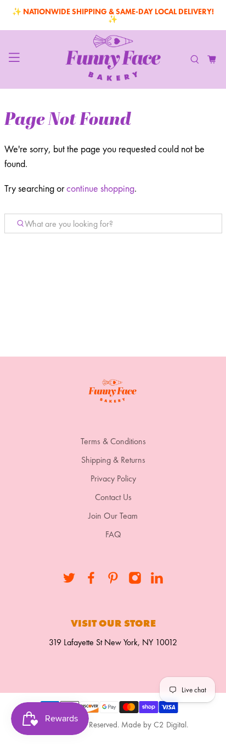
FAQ (113, 534)
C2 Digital (170, 724)
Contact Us (113, 497)
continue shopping (100, 188)
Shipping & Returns (113, 460)
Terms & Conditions (113, 441)
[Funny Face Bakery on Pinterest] (113, 581)
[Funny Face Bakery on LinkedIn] (157, 581)
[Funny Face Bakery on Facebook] (91, 581)
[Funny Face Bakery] (113, 59)
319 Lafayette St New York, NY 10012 (113, 642)
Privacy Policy (113, 478)
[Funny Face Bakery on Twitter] (69, 581)
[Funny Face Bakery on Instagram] (135, 581)
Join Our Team (113, 515)
